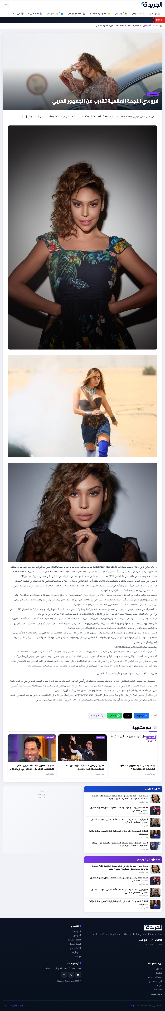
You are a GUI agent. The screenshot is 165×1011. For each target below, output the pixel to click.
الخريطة (6, 1005)
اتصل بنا (159, 973)
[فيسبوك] (64, 974)
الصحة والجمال (75, 944)
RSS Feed (158, 990)
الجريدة (133, 1005)
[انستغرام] (78, 974)
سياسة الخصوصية (155, 977)
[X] (71, 974)
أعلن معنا (158, 985)
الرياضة (78, 956)
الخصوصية (23, 1005)
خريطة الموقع (156, 994)
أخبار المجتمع (75, 948)
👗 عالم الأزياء (35, 13)
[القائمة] (6, 5)
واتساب (112, 715)
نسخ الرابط (95, 715)
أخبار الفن (147, 25)
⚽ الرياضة (18, 13)
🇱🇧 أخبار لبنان (138, 13)
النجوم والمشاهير (74, 940)
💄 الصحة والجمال (76, 13)
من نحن (159, 969)
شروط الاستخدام (155, 981)
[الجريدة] (151, 5)
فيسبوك (140, 715)
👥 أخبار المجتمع (55, 13)
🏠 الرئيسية (154, 13)
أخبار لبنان (77, 931)
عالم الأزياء (76, 952)
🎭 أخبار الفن (121, 13)
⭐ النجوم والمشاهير (100, 13)
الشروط (14, 1005)
